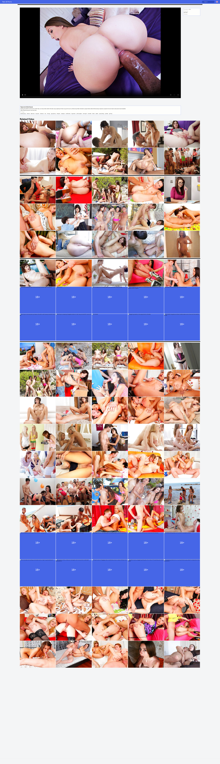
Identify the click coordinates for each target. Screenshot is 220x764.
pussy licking (101, 113)
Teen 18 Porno (7, 2)
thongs (48, 113)
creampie (63, 113)
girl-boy (110, 113)
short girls (85, 113)
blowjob (58, 113)
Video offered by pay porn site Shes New (28, 110)
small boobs (68, 113)
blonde (28, 113)
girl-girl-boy (53, 113)
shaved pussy (23, 113)
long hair (37, 113)
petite (97, 113)
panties (106, 113)
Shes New (186, 12)
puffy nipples (79, 113)
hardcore (42, 113)
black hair (32, 113)
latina (93, 113)
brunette (89, 113)
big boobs (73, 113)
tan (45, 113)
